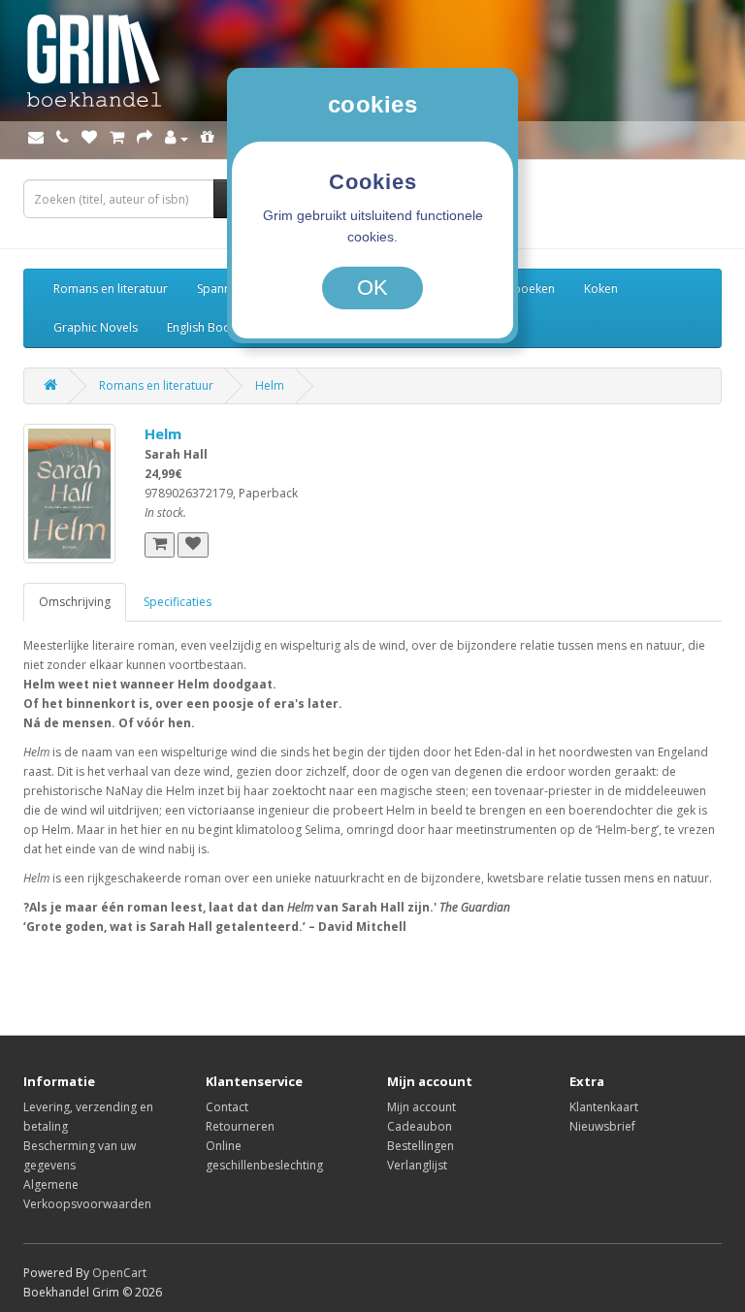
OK (372, 287)
